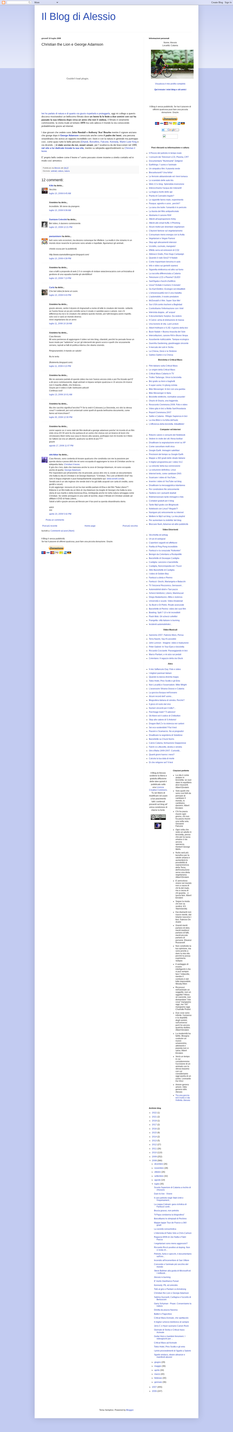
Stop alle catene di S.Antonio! (162, 719)
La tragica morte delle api (160, 192)
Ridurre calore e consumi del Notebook (167, 435)
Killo (51, 185)
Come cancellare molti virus (162, 446)
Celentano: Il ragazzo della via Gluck (166, 658)
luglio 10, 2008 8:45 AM (60, 193)
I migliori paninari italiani (160, 673)
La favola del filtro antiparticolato (164, 211)
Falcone (104, 141)
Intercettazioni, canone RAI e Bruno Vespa (168, 335)
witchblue (53, 454)
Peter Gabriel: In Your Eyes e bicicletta (166, 647)
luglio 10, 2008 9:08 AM (60, 210)
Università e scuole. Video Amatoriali (166, 601)
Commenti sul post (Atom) (62, 531)
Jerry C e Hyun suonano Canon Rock (171, 1326)
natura (67, 171)
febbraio (158, 1378)
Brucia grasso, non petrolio (166, 1210)
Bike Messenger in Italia (160, 393)
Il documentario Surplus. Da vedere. (165, 316)
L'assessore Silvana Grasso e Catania (166, 688)
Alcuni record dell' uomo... (161, 696)
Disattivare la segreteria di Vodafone (166, 735)
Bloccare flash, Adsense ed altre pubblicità (168, 524)
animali (54, 171)
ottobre (157, 1172)
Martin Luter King (128, 141)
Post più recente (49, 526)
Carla (51, 287)
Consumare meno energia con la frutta (167, 234)
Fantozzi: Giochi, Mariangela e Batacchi (167, 581)
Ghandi (84, 141)
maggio (158, 1366)
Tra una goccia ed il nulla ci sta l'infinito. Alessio (183, 1097)
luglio (157, 1184)
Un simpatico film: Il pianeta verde (164, 168)
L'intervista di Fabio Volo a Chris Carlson (173, 1233)
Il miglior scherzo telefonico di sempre (171, 1322)
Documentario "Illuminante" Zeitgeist (166, 161)
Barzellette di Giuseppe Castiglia (164, 558)
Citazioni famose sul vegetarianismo (166, 231)
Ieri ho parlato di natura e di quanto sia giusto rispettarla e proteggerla (75, 113)
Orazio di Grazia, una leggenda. (163, 401)
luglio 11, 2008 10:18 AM (60, 323)
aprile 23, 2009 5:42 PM (60, 514)
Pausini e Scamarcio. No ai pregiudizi (166, 731)
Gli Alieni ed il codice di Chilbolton (164, 716)
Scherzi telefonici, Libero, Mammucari (166, 593)
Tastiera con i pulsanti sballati (162, 493)
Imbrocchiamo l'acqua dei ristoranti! (165, 188)
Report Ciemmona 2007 (160, 412)
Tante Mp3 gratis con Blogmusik (163, 505)
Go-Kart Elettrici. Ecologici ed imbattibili (167, 289)
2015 (154, 1132)
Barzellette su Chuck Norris (161, 739)
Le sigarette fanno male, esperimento (166, 200)
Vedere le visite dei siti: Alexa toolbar (166, 438)
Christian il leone (72, 464)
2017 (154, 1124)
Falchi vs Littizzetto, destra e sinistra (165, 747)
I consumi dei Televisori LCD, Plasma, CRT (169, 157)
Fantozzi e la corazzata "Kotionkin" (165, 550)
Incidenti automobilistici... (160, 624)
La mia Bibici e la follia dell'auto (163, 420)
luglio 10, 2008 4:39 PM (60, 258)
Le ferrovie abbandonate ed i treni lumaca (168, 176)
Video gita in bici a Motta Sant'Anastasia (167, 408)
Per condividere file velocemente (164, 489)
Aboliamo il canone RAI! (160, 215)
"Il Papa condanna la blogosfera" (169, 1215)
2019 (154, 1121)
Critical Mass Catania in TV (161, 373)
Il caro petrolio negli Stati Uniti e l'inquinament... (168, 1199)
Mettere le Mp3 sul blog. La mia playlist (167, 516)
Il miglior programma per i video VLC (166, 462)
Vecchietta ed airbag (158, 535)
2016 (154, 1129)
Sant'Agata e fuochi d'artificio (162, 281)
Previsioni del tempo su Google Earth (166, 454)
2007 (154, 1387)
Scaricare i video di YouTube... (163, 477)
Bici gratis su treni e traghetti (162, 381)
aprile (157, 1370)
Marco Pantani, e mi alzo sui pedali (165, 654)
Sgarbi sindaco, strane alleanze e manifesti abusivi (169, 1355)
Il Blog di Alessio (78, 16)
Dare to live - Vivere (163, 1194)
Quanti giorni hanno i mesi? (161, 754)
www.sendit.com (114, 479)
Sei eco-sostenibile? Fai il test (163, 727)
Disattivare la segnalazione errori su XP (167, 442)
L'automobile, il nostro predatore (164, 296)
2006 (154, 1391)
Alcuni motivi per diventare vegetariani (166, 227)
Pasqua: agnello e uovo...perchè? (164, 203)
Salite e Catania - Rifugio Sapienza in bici (168, 416)
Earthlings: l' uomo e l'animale (163, 164)
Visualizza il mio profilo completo (170, 84)
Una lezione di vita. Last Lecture (164, 324)
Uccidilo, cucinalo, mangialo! (162, 246)
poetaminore (55, 236)
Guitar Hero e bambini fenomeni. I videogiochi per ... (169, 1337)
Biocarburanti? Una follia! (160, 172)
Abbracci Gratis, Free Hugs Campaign (166, 254)
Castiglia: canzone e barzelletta (163, 562)
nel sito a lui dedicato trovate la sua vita (62, 148)
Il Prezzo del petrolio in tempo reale (165, 153)
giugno (157, 1362)
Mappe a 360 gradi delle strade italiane (167, 458)
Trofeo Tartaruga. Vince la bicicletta (165, 377)
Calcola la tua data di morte (161, 758)
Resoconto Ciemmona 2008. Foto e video (168, 404)
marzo (157, 1374)
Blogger (129, 1410)
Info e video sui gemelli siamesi (163, 265)
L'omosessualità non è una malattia (165, 293)
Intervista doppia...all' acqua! (162, 312)
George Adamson (72, 470)
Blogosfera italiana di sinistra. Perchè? (167, 700)
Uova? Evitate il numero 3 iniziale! (164, 285)
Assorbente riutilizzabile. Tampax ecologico (169, 339)
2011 (154, 1148)
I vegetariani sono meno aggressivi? (171, 1243)
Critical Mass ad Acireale (165, 1343)
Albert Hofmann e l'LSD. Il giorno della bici (168, 328)
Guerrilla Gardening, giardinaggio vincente (168, 343)
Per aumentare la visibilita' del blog (165, 520)
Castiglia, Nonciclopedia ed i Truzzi (165, 566)
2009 (154, 1156)
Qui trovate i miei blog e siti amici (170, 89)
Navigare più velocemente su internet (166, 512)
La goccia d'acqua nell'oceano (163, 692)
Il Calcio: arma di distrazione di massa (166, 320)
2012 (154, 1144)
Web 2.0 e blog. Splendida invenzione (166, 184)
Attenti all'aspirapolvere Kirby (162, 219)
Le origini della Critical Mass (162, 370)
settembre (159, 1176)
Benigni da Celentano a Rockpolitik (165, 554)
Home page (90, 526)
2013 (154, 1140)
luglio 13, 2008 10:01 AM (60, 394)
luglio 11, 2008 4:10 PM (60, 366)
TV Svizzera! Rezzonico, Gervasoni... (166, 585)
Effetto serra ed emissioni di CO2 (164, 250)
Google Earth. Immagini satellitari (164, 450)
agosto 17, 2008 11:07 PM (61, 445)
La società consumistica (165, 1229)
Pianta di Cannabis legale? (161, 196)
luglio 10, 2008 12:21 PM (60, 227)
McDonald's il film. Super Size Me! (164, 300)
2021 (154, 1117)
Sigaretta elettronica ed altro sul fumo (166, 269)
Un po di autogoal (157, 539)
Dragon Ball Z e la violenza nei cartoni (166, 723)
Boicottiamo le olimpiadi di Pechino (170, 1218)
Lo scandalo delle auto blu (161, 180)
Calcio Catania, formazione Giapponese (167, 743)
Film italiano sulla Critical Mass (163, 366)
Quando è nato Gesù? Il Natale (163, 258)
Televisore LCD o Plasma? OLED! (164, 277)
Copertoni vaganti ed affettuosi (163, 543)
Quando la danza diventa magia (164, 677)
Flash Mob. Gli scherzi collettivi (163, 616)
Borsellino (94, 141)
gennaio (158, 1382)
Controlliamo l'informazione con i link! (166, 308)
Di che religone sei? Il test (161, 762)
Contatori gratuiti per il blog (161, 501)
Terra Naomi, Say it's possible (162, 639)
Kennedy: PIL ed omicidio (166, 1285)
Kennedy (114, 141)
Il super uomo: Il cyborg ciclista (163, 385)
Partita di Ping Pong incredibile (163, 546)
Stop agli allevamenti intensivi (163, 242)
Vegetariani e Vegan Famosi (162, 238)
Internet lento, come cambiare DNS (165, 473)
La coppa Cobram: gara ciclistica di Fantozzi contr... (170, 1205)
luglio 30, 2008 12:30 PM (60, 417)
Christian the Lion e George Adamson (171, 1293)
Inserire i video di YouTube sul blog (165, 481)
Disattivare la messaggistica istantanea (167, 485)
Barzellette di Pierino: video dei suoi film (167, 609)
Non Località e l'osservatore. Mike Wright (168, 685)
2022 (154, 1113)
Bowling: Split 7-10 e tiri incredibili (164, 612)
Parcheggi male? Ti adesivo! (162, 712)
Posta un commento (55, 520)
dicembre (159, 1164)
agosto (157, 1180)
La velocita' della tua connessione (164, 466)
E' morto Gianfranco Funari (166, 1281)
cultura (60, 171)
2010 (154, 1152)
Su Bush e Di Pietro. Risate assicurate (166, 605)
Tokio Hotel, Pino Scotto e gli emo (169, 1346)
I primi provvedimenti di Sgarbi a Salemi (172, 1351)
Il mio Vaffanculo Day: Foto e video (165, 669)
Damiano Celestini (58, 219)
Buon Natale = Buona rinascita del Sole (167, 332)
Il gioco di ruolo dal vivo (160, 704)
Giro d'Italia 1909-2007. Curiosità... (165, 750)
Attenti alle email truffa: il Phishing (164, 223)
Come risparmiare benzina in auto (164, 262)
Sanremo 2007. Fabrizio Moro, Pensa (166, 635)
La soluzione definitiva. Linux (162, 470)
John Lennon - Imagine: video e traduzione (169, 643)
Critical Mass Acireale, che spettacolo (171, 1318)
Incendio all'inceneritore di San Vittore (171, 1260)
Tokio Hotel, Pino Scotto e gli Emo (164, 681)
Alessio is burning (162, 1277)
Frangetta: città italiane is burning (164, 620)
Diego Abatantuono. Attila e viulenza (165, 597)
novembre (159, 1168)
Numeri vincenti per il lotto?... (162, 708)
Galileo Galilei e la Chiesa (161, 355)
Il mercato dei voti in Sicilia (161, 347)
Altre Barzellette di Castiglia (161, 570)
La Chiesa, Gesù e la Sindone (163, 351)
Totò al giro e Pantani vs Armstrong (170, 1289)
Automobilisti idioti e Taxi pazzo (163, 589)
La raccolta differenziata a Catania (165, 273)
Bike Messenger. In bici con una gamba (167, 389)
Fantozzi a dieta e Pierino (160, 577)
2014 (154, 1137)
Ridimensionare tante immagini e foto (166, 497)
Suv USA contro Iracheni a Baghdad (165, 304)
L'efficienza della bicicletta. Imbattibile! (166, 424)
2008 (154, 1160)
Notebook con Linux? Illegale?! (163, 508)
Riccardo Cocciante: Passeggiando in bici (168, 651)
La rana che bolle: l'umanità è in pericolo (167, 207)
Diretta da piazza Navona (166, 1310)
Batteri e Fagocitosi (163, 1314)
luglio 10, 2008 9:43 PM (60, 295)
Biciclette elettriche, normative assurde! (167, 397)
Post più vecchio (130, 526)
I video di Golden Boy (159, 574)
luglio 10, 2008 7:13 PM (60, 278)
